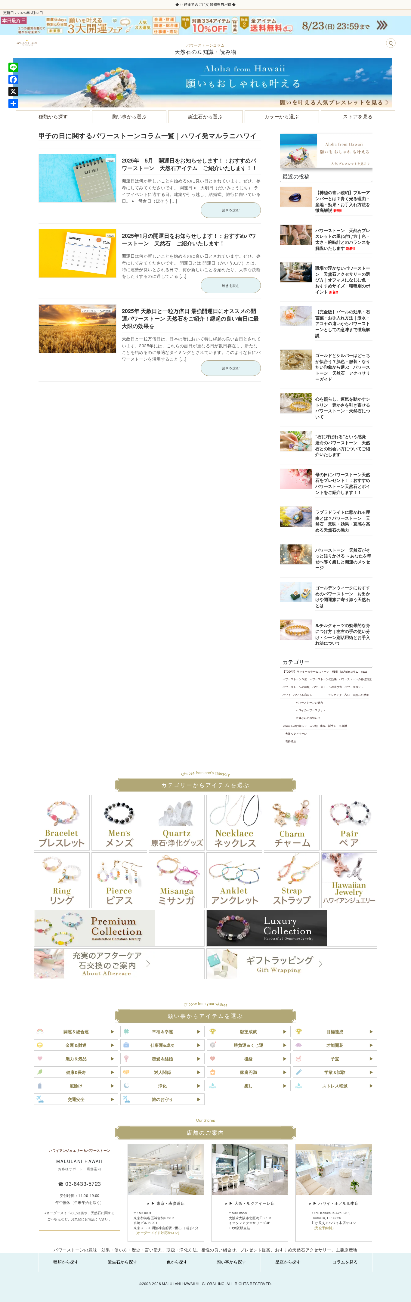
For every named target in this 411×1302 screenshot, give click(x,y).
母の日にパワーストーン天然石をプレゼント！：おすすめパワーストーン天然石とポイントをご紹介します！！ (342, 483)
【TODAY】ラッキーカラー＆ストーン (306, 671)
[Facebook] (13, 79)
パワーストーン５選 (295, 679)
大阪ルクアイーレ (296, 733)
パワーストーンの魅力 (309, 702)
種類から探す (66, 1262)
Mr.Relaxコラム (349, 671)
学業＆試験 (334, 1072)
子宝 (335, 1059)
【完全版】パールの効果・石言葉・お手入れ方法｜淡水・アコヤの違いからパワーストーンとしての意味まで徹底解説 (342, 323)
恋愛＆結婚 (162, 1059)
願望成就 (248, 1031)
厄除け (76, 1086)
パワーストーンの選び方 (327, 687)
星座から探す (288, 1262)
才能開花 (334, 1045)
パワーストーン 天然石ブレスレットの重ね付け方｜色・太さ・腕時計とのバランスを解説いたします (342, 239)
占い (347, 694)
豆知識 (343, 725)
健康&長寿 (76, 1072)
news (364, 671)
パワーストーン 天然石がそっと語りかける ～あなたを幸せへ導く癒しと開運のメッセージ (343, 558)
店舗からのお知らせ (308, 718)
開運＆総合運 (76, 1031)
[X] (13, 91)
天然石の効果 (361, 694)
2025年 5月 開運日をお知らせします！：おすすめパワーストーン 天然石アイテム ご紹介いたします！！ (189, 164)
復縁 (248, 1059)
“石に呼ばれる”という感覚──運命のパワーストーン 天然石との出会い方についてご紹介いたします (343, 445)
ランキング (335, 694)
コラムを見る (345, 1262)
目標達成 (334, 1031)
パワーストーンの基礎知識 (355, 679)
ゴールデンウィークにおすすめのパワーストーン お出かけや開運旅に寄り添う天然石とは (342, 596)
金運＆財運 (76, 1045)
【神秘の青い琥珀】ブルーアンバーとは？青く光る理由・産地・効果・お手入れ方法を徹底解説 (342, 201)
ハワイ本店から (302, 694)
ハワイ (287, 694)
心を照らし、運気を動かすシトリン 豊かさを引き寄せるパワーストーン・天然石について (342, 408)
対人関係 (162, 1072)
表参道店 (290, 741)
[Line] (13, 67)
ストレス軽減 (335, 1086)
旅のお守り (162, 1099)
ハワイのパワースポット (311, 710)
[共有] (13, 104)
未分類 (314, 725)
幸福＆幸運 (162, 1031)
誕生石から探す (122, 1262)
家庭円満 (248, 1072)
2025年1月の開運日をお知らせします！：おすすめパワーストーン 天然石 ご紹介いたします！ (189, 239)
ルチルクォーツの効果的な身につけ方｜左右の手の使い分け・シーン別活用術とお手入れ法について (342, 634)
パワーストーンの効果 (323, 679)
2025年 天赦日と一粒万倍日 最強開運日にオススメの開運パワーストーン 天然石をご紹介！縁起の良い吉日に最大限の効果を (190, 318)
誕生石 (332, 725)
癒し (248, 1086)
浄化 (162, 1086)
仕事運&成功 (162, 1045)
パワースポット (354, 687)
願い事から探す (231, 1262)
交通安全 (76, 1099)
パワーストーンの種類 (296, 687)
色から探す (176, 1262)
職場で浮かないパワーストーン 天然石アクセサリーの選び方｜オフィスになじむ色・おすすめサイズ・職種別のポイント (342, 279)
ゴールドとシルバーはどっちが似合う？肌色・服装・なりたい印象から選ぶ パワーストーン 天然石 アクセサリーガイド (342, 367)
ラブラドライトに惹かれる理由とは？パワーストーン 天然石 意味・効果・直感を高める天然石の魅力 (342, 521)
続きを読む (231, 209)
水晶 (323, 725)
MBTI (335, 671)
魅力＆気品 (76, 1059)
